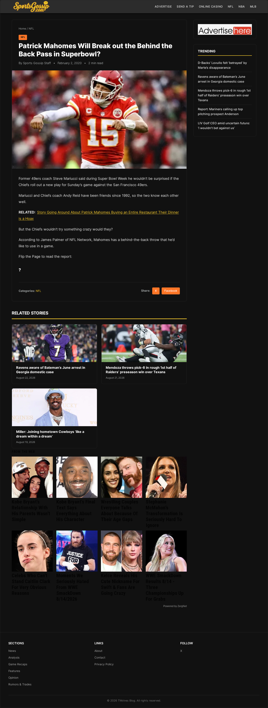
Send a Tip (185, 6)
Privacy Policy (104, 664)
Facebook (170, 290)
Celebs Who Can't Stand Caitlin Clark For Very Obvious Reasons (31, 584)
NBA (241, 6)
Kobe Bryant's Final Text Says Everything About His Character (75, 510)
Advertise (163, 6)
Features (14, 671)
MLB (253, 6)
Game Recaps (17, 664)
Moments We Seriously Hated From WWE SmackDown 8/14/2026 (72, 587)
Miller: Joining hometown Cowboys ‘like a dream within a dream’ (50, 434)
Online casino (211, 6)
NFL (231, 6)
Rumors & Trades (19, 684)
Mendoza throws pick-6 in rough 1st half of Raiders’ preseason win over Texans (141, 369)
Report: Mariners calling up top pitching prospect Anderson (220, 111)
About (98, 650)
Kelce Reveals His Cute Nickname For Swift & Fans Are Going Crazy (120, 584)
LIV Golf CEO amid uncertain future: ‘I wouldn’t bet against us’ (224, 125)
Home (22, 28)
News (12, 650)
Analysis (13, 657)
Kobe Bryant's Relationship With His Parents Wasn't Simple (31, 510)
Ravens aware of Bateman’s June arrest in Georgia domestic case (50, 369)
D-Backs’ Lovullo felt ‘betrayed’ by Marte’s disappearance (222, 65)
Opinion (13, 677)
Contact (99, 657)
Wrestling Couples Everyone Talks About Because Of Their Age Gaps (119, 510)
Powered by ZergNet (175, 606)
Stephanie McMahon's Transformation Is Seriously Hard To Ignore (164, 513)
